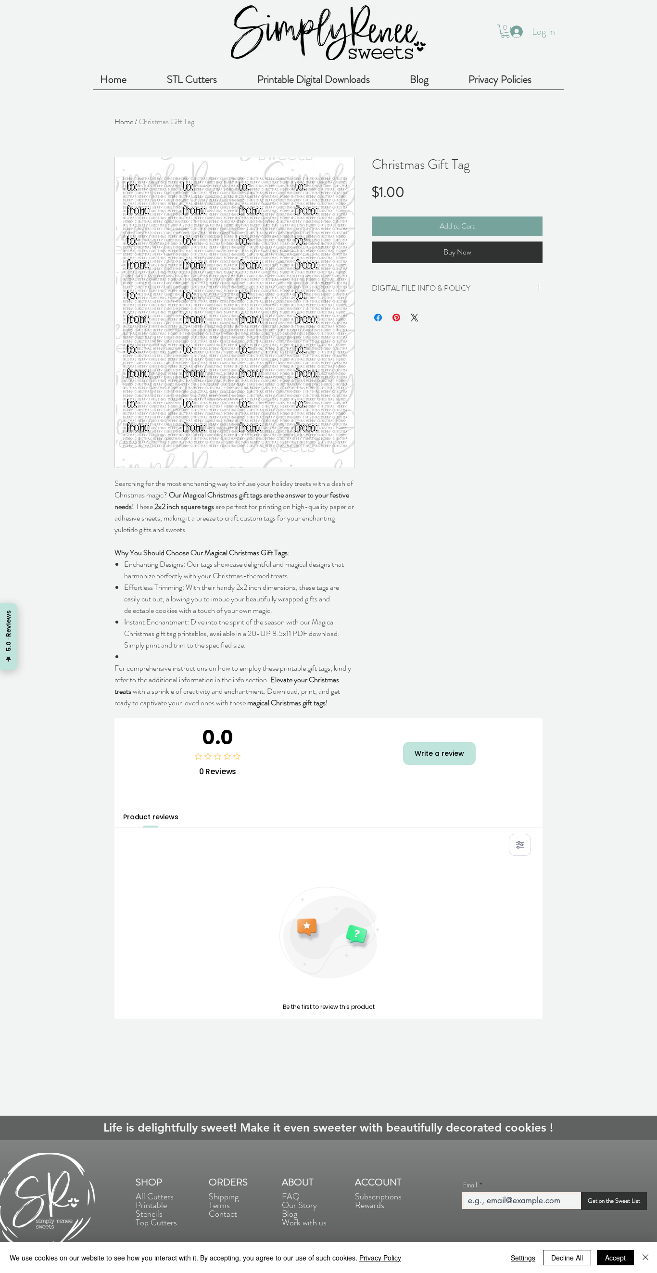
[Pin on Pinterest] (396, 317)
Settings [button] (523, 1257)
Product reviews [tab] (150, 817)
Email (470, 1185)
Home (123, 121)
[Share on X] (414, 317)
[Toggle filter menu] (520, 845)
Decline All (567, 1257)
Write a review (439, 753)
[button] (505, 31)
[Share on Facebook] (378, 317)
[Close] (645, 1257)
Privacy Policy (380, 1257)
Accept (615, 1257)
